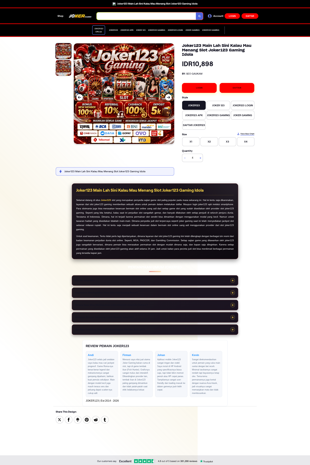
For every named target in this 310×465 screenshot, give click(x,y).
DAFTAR (250, 16)
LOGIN (232, 16)
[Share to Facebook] (68, 419)
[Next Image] (168, 97)
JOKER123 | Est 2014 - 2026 (102, 400)
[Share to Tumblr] (105, 419)
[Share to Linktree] (78, 419)
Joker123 (106, 200)
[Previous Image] (79, 97)
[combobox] (146, 16)
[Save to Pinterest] (87, 419)
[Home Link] (80, 16)
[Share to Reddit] (96, 419)
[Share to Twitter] (59, 419)
